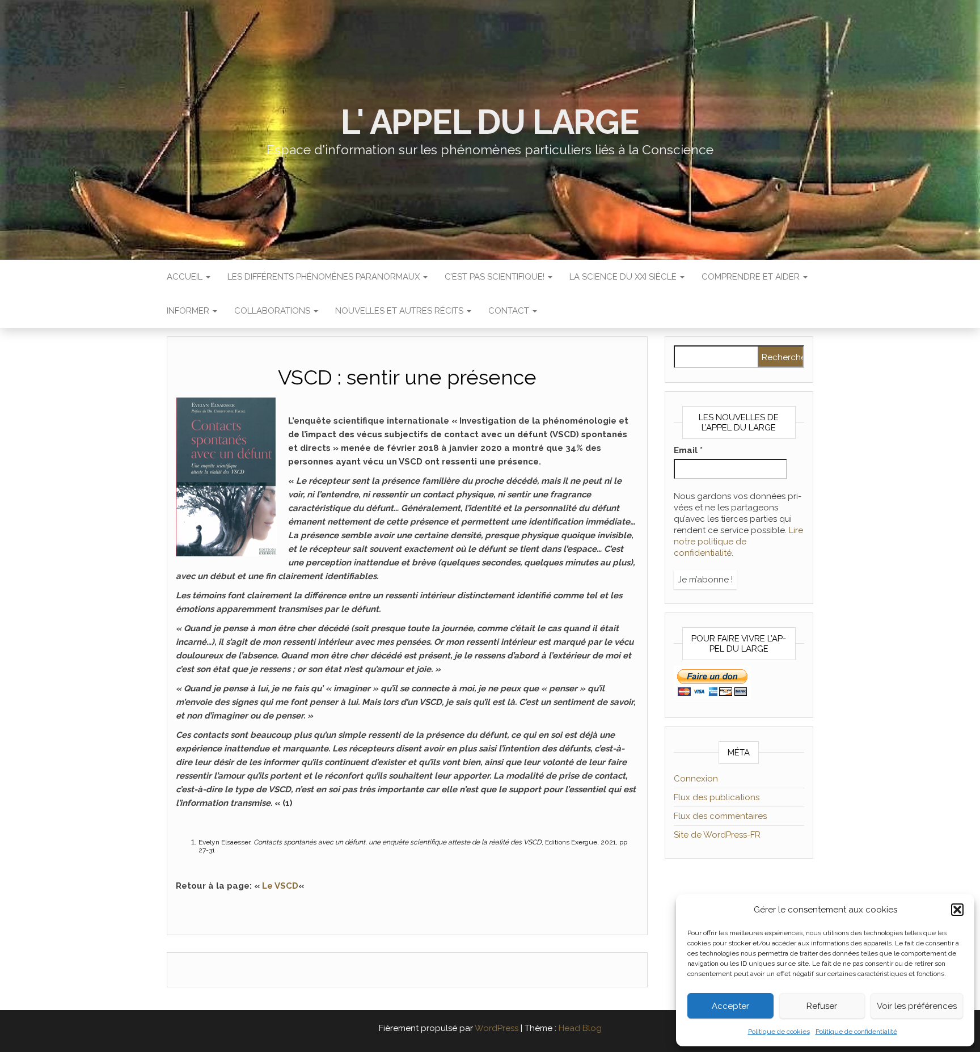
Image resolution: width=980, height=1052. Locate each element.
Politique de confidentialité (856, 1032)
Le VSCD (280, 886)
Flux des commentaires (720, 816)
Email (688, 450)
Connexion (696, 779)
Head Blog (580, 1028)
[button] (957, 909)
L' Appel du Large (490, 122)
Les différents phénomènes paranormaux (324, 277)
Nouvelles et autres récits (400, 311)
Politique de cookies (779, 1032)
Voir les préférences (917, 1006)
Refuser (821, 1006)
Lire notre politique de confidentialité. (738, 541)
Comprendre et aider (752, 277)
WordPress (496, 1028)
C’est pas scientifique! (496, 277)
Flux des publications (716, 797)
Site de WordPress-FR (717, 835)
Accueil (186, 277)
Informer (189, 311)
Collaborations (273, 311)
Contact (509, 311)
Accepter (730, 1006)
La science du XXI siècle (624, 277)
